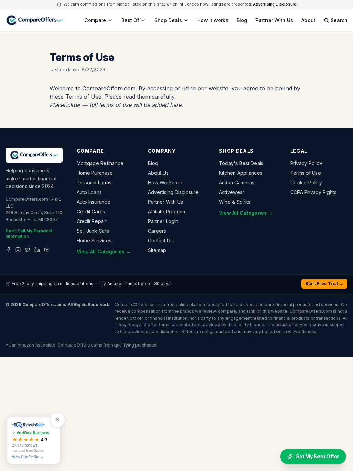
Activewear (231, 192)
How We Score (165, 183)
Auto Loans (89, 192)
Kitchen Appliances (240, 173)
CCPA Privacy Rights (313, 192)
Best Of (130, 20)
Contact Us (160, 240)
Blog (241, 20)
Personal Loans (94, 183)
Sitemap (157, 250)
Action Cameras (236, 183)
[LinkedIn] (37, 249)
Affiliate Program (166, 211)
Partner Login (163, 221)
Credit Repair (92, 221)
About (308, 20)
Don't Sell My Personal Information (29, 233)
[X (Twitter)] (27, 249)
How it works (212, 20)
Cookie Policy (306, 183)
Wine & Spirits (234, 202)
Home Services (94, 240)
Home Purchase (95, 173)
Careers (157, 231)
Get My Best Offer (317, 456)
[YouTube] (47, 249)
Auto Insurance (93, 202)
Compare (95, 20)
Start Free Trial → (324, 283)
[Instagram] (18, 249)
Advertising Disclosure (274, 4)
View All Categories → (104, 251)
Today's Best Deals (241, 163)
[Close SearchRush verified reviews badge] (57, 419)
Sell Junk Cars (93, 231)
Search (339, 20)
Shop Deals (168, 20)
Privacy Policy (306, 163)
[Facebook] (8, 249)
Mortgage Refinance (100, 163)
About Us (158, 173)
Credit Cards (91, 211)
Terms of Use (305, 173)
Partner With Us (274, 20)
